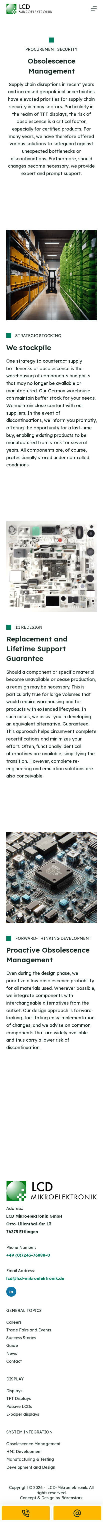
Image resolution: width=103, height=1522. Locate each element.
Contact (14, 1361)
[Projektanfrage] (78, 1513)
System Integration (29, 1431)
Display (15, 1378)
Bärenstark (72, 1497)
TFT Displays (18, 1398)
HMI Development (24, 1451)
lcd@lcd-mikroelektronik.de (35, 1278)
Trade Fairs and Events (28, 1329)
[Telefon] (26, 1513)
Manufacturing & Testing (30, 1459)
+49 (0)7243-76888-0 (28, 1255)
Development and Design (30, 1467)
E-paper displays (22, 1414)
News (11, 1353)
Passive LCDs (19, 1406)
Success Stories (21, 1337)
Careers (14, 1322)
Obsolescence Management (33, 1443)
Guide (12, 1345)
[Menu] (94, 9)
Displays (14, 1390)
